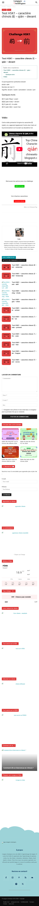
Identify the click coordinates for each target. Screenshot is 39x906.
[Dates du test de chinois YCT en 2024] (28, 434)
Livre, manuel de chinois (10, 608)
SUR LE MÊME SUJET (9, 257)
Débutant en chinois (9, 679)
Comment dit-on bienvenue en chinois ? (18, 768)
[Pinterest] (19, 878)
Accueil (3, 6)
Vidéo (5, 77)
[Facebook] (6, 878)
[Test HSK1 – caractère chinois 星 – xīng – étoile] (6, 293)
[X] (23, 884)
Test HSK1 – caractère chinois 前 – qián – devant (17, 71)
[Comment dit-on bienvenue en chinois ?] (19, 760)
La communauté (8, 528)
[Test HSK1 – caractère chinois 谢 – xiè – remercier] (6, 267)
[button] (3, 2)
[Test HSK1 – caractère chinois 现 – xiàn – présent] (6, 327)
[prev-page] (3, 368)
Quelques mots (10, 74)
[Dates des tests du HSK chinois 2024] (28, 452)
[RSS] (25, 878)
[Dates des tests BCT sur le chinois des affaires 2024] (10, 434)
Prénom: (4, 486)
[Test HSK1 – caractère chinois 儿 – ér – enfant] (6, 310)
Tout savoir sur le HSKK (10, 710)
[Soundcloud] (32, 878)
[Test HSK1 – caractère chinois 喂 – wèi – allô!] (6, 285)
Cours (14, 6)
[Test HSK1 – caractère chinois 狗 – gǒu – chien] (6, 302)
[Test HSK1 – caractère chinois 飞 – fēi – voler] (6, 336)
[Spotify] (16, 884)
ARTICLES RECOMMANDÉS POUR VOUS (14, 260)
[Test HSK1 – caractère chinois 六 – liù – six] (6, 319)
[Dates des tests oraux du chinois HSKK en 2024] (10, 452)
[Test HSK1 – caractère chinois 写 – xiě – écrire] (6, 362)
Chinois (9, 6)
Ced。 (19, 239)
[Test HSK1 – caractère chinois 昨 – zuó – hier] (6, 345)
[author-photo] (19, 236)
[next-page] (6, 368)
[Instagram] (12, 878)
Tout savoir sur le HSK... (10, 643)
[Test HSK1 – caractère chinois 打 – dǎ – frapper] (6, 353)
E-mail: (4, 479)
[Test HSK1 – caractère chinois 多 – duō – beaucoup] (6, 276)
